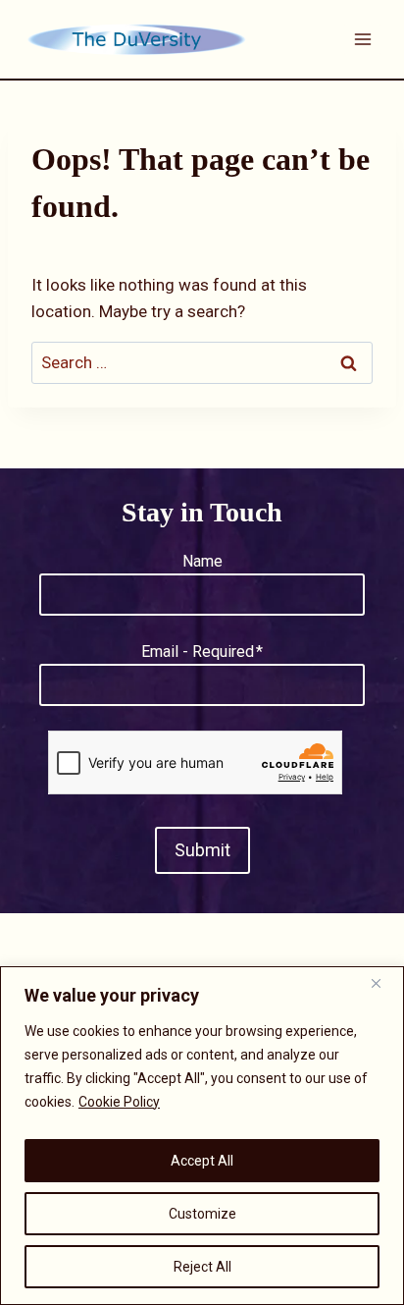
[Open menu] (362, 39)
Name (202, 561)
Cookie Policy (119, 1102)
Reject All (202, 1267)
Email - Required (202, 651)
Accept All (202, 1161)
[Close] (383, 983)
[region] (202, 1135)
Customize (202, 1214)
